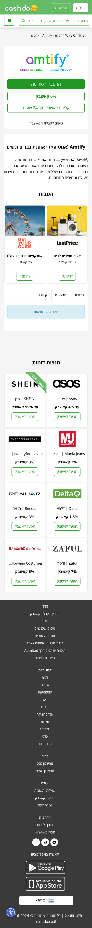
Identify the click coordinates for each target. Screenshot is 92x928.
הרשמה (61, 7)
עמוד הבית (78, 35)
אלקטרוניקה (45, 714)
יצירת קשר (45, 805)
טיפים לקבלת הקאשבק (46, 123)
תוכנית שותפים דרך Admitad (45, 650)
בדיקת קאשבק (44, 797)
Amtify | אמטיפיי (41, 35)
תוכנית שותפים (45, 635)
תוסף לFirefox (45, 832)
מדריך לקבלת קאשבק (44, 613)
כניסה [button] (80, 7)
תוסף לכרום (45, 824)
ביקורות (79, 295)
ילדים (44, 707)
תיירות (45, 721)
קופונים (42, 295)
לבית (45, 677)
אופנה (45, 684)
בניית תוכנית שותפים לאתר (44, 643)
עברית (43, 900)
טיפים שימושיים (44, 628)
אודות (45, 621)
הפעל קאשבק (67, 416)
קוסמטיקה (45, 692)
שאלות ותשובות (44, 790)
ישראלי (45, 729)
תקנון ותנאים (73, 915)
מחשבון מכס (45, 763)
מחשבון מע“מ (45, 770)
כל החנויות (61, 35)
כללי (45, 736)
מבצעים (60, 295)
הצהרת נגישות (45, 657)
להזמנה (67, 276)
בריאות (44, 699)
